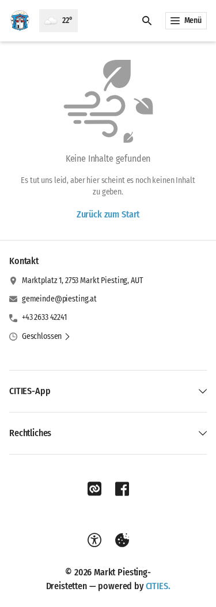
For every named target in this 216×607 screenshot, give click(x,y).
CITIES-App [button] (29, 390)
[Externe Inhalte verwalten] (122, 540)
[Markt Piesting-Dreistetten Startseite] (19, 20)
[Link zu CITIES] (94, 489)
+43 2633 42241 (44, 317)
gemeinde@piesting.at (59, 299)
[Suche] (147, 21)
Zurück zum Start (108, 214)
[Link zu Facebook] (122, 489)
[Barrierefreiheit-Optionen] (94, 540)
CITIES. (158, 586)
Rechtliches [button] (30, 432)
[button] (46, 336)
